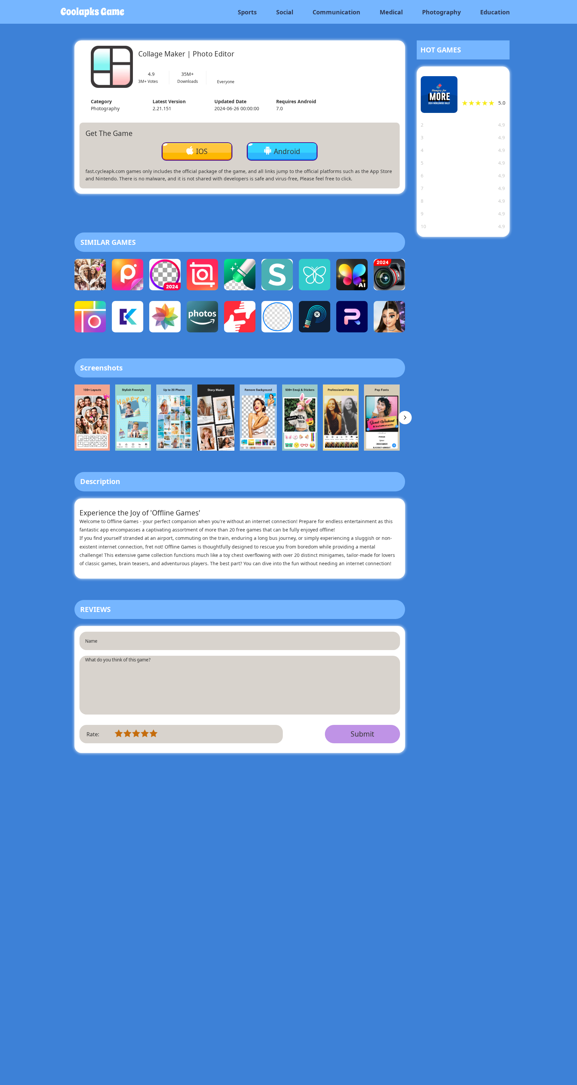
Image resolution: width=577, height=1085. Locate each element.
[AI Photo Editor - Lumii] (352, 276)
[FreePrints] (314, 276)
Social (284, 12)
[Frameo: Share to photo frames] (239, 318)
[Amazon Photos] (202, 318)
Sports (247, 12)
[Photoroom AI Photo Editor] (352, 318)
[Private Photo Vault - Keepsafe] (127, 318)
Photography (441, 12)
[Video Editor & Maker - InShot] (202, 276)
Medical (391, 12)
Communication (336, 12)
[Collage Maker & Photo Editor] (90, 276)
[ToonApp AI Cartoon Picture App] (389, 318)
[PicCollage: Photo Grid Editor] (90, 318)
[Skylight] (277, 276)
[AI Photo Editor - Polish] (127, 276)
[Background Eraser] (277, 318)
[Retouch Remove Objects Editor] (314, 318)
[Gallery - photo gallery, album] (165, 318)
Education (495, 12)
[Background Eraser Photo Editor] (165, 276)
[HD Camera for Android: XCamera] (389, 276)
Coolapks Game (92, 12)
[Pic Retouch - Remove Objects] (239, 276)
